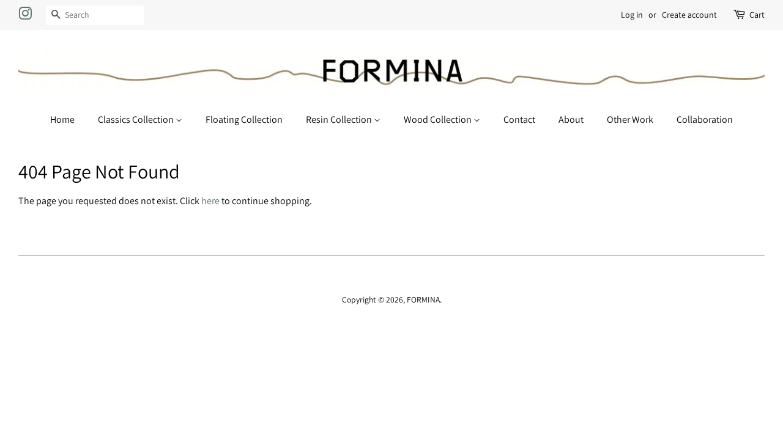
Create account (689, 14)
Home (62, 119)
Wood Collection (438, 119)
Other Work (630, 119)
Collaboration (705, 119)
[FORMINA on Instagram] (25, 15)
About (571, 119)
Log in (632, 14)
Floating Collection (244, 119)
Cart (757, 14)
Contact (519, 119)
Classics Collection (137, 119)
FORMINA (423, 299)
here (210, 200)
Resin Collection (340, 119)
